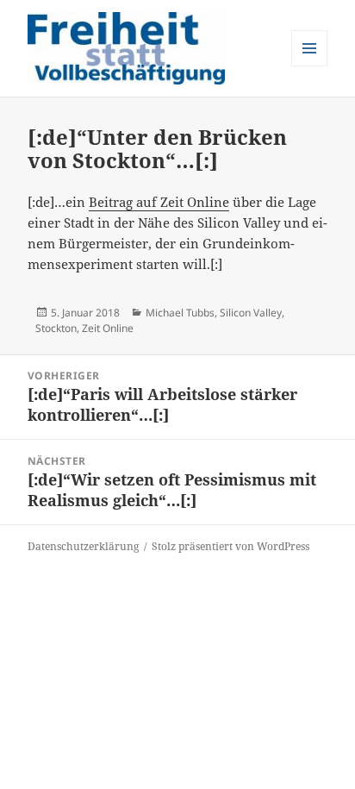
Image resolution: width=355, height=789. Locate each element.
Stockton (56, 328)
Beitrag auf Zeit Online (159, 201)
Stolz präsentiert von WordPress (230, 546)
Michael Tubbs (180, 312)
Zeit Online (108, 328)
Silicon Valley (251, 312)
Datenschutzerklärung (83, 546)
